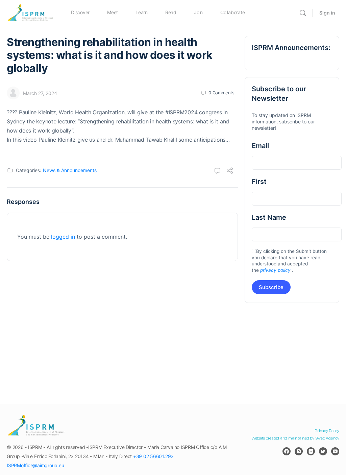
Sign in (327, 13)
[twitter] (323, 451)
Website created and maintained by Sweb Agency (295, 438)
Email (260, 146)
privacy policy (275, 270)
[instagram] (299, 451)
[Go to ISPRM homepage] (30, 12)
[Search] (303, 13)
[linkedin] (311, 451)
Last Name (269, 217)
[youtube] (335, 451)
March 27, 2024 (40, 93)
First (259, 181)
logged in (63, 236)
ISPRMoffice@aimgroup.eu (35, 465)
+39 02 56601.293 (153, 456)
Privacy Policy (327, 430)
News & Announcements (70, 170)
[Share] (230, 171)
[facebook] (286, 451)
